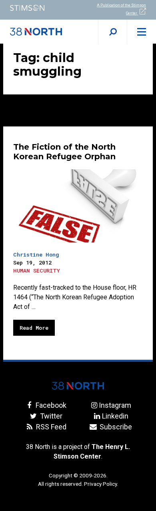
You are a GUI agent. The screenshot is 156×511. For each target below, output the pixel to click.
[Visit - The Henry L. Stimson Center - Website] (39, 8)
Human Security (36, 270)
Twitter (50, 416)
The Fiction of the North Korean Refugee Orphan (64, 151)
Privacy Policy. (101, 484)
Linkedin (115, 416)
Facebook (50, 405)
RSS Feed (50, 427)
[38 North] (78, 386)
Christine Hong (36, 254)
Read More (34, 327)
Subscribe (115, 427)
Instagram (115, 405)
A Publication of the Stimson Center (121, 9)
